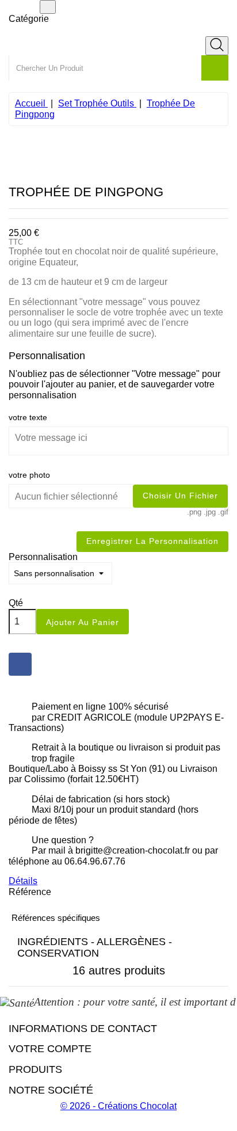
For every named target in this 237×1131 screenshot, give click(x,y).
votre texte (28, 417)
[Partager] (20, 664)
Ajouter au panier (82, 622)
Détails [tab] (23, 881)
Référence (30, 892)
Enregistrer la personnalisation (152, 541)
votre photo (29, 474)
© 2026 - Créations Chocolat (118, 1106)
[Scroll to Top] (118, 1126)
